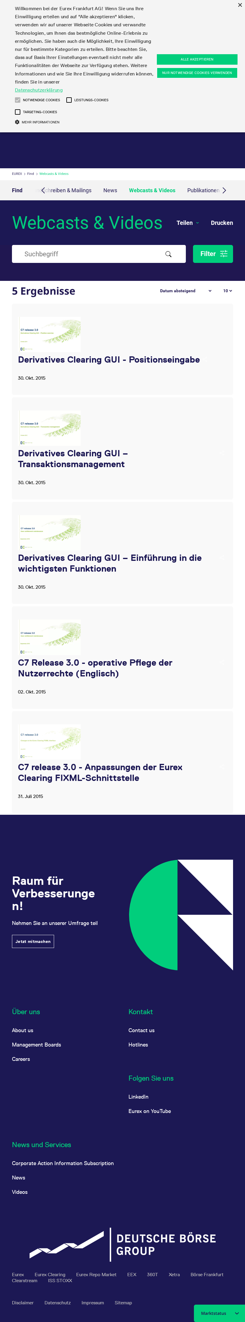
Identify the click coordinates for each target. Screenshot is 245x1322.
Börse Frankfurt (207, 1274)
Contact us (141, 1030)
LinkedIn (138, 1097)
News (110, 190)
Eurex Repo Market (97, 1274)
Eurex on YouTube (149, 1111)
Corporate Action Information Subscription (63, 1163)
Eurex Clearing (51, 1274)
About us (22, 1030)
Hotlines (138, 1044)
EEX (132, 1274)
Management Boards (36, 1044)
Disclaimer (23, 1303)
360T (153, 1274)
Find (30, 173)
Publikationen (203, 190)
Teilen (185, 222)
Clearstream (25, 1280)
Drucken (222, 222)
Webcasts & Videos (152, 190)
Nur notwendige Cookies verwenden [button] (197, 73)
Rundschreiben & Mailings (60, 190)
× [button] (240, 5)
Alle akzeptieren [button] (197, 59)
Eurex (17, 173)
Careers (21, 1059)
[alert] (122, 66)
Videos (19, 1192)
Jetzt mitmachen (33, 941)
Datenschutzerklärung (39, 90)
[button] (18, 100)
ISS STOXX (60, 1280)
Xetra (175, 1274)
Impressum (93, 1303)
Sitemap (123, 1303)
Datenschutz (58, 1303)
